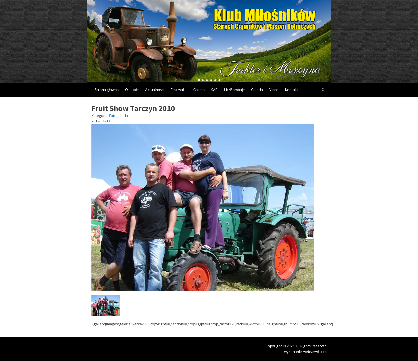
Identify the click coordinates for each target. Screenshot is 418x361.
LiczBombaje (234, 89)
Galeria (257, 89)
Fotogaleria (118, 115)
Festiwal (177, 89)
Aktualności (154, 89)
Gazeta (199, 89)
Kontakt (291, 89)
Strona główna (107, 89)
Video (273, 89)
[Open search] (323, 90)
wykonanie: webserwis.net (305, 351)
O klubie (132, 89)
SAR (214, 89)
